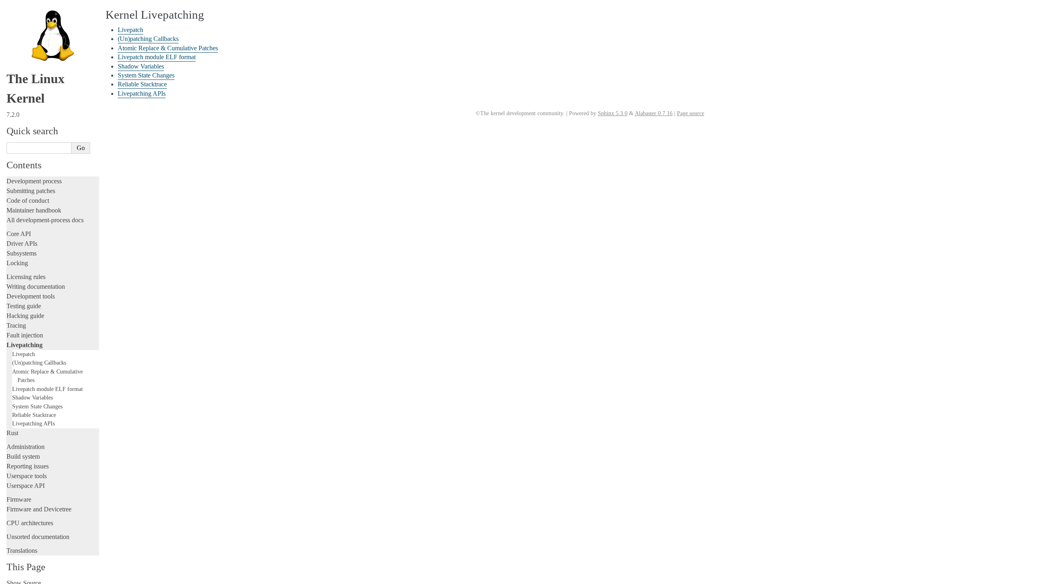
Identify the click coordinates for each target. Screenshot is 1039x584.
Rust (12, 432)
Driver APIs (21, 243)
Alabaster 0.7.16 (654, 113)
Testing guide (23, 306)
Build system (23, 456)
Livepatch (23, 354)
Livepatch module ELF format (47, 389)
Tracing (16, 325)
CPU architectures (29, 523)
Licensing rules (25, 276)
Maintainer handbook (33, 210)
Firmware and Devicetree (38, 509)
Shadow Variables (32, 397)
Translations (21, 550)
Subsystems (21, 253)
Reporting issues (27, 466)
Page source (690, 113)
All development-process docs (45, 220)
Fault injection (24, 335)
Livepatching (24, 344)
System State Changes (37, 406)
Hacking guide (25, 315)
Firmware (18, 499)
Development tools (30, 296)
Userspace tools (26, 475)
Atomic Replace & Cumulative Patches (168, 48)
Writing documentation (35, 286)
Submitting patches (30, 190)
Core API (18, 233)
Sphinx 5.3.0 (612, 113)
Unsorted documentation (37, 536)
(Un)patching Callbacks (39, 362)
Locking (17, 263)
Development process (34, 181)
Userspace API (25, 485)
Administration (25, 446)
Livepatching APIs (33, 423)
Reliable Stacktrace (34, 415)
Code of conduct (27, 200)
